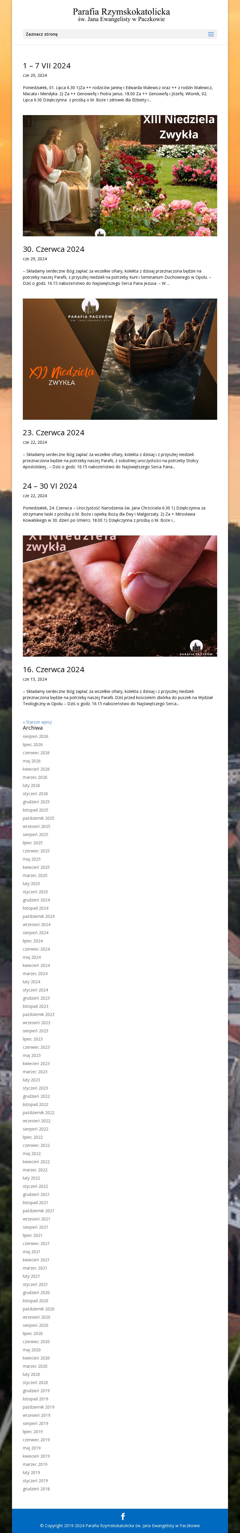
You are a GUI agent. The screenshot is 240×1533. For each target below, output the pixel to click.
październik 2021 (38, 1210)
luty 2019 (31, 1472)
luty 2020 (31, 1374)
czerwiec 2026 (36, 752)
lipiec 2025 (33, 842)
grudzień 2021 (36, 1194)
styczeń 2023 (35, 1088)
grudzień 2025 (36, 801)
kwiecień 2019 (36, 1456)
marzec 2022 (35, 1170)
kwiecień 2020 (36, 1358)
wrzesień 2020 (36, 1317)
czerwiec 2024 (36, 949)
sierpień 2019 (35, 1423)
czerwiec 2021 (36, 1243)
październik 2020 (38, 1309)
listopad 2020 (35, 1300)
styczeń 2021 (35, 1284)
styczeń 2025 (35, 891)
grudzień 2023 (36, 998)
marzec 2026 (35, 777)
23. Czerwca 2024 (53, 432)
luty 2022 (31, 1178)
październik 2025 (38, 818)
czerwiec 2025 (36, 851)
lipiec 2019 (33, 1431)
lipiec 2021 (33, 1235)
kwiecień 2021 (36, 1260)
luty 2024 (31, 981)
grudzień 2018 (36, 1489)
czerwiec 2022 (36, 1145)
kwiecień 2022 (36, 1161)
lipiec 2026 (33, 744)
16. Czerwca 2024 (53, 669)
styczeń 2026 (35, 793)
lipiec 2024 (33, 941)
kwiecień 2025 (36, 867)
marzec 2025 (35, 875)
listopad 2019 (35, 1399)
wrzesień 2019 (36, 1415)
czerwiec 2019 (36, 1439)
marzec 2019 (35, 1464)
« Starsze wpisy (37, 722)
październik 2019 (38, 1407)
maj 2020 (32, 1349)
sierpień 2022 (35, 1129)
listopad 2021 (35, 1202)
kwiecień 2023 (36, 1063)
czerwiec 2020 (36, 1341)
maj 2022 (32, 1153)
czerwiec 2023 (36, 1047)
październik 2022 (38, 1112)
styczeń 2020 (35, 1382)
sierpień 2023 (35, 1030)
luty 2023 (31, 1080)
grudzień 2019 (36, 1390)
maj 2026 (32, 761)
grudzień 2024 (36, 900)
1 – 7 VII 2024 (47, 65)
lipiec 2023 (33, 1039)
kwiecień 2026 (36, 769)
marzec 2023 (35, 1071)
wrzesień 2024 (36, 924)
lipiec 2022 (33, 1137)
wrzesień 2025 (36, 826)
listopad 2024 (35, 908)
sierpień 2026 (35, 736)
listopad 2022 (35, 1104)
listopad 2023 (35, 1006)
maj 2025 (32, 859)
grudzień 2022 (36, 1096)
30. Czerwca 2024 (53, 249)
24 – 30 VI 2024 (50, 486)
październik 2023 (38, 1014)
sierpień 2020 (35, 1325)
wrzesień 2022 (36, 1120)
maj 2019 (32, 1448)
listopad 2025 (35, 810)
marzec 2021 (35, 1268)
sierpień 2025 (35, 834)
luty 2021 (31, 1276)
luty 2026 (31, 785)
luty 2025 (31, 883)
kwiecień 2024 (36, 965)
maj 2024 (32, 957)
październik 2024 (38, 916)
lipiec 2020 (33, 1333)
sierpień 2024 (35, 932)
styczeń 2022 (35, 1186)
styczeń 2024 (35, 990)
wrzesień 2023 (36, 1022)
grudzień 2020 (36, 1292)
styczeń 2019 (35, 1480)
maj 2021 (32, 1251)
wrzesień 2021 (36, 1219)
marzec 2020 (35, 1366)
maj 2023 (32, 1055)
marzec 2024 (35, 973)
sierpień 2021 (35, 1227)
